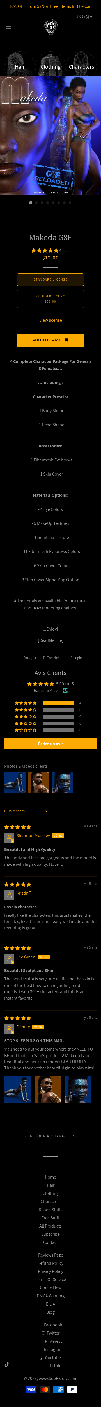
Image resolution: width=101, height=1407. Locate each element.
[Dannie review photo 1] (17, 1089)
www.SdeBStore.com (58, 1378)
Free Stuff (50, 1218)
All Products (50, 1226)
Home (50, 1177)
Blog (50, 1312)
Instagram (53, 1349)
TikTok (54, 1366)
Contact (50, 1242)
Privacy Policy (50, 1271)
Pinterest (53, 1341)
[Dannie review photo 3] (77, 1089)
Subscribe (50, 1234)
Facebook (52, 1325)
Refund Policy (50, 1263)
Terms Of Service (50, 1279)
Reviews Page (50, 1255)
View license (50, 320)
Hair (50, 1185)
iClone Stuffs (51, 1210)
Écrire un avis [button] (50, 744)
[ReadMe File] (50, 640)
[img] (17, 827)
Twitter (52, 1333)
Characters (51, 1201)
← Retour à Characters (50, 1136)
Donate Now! (50, 1288)
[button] (45, 251)
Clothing (51, 1193)
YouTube (52, 1358)
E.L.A (50, 1304)
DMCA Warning (51, 1296)
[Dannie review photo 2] (47, 1089)
